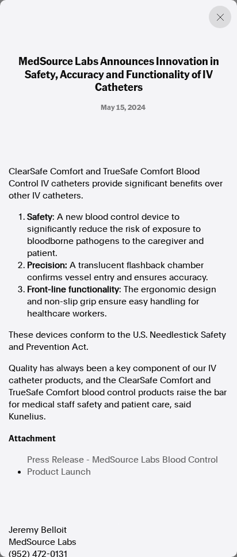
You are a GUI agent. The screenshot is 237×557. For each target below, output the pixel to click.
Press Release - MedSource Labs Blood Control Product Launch (122, 466)
